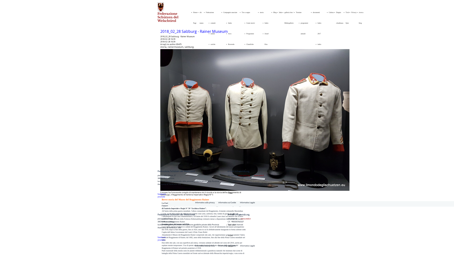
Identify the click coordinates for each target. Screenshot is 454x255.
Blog (275, 12)
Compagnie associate (230, 12)
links (280, 12)
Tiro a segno (246, 12)
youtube (161, 196)
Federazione (210, 12)
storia (262, 12)
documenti (316, 12)
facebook (162, 194)
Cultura (331, 12)
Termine (298, 12)
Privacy (353, 12)
